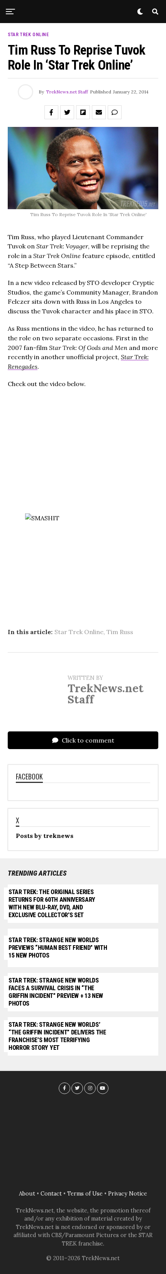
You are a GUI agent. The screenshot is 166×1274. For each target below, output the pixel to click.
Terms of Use (85, 1193)
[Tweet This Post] (67, 112)
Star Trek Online (78, 632)
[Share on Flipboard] (83, 112)
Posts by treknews (44, 835)
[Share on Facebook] (51, 112)
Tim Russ (120, 632)
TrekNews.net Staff (67, 92)
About (27, 1193)
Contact (51, 1193)
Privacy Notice (127, 1193)
